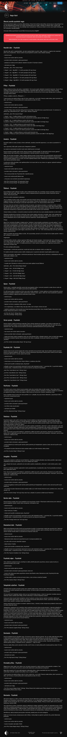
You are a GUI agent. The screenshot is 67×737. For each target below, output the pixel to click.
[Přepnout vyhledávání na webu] (63, 3)
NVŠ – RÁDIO (38, 0)
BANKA (29, 0)
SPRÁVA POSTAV (25, 0)
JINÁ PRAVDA (33, 0)
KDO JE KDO (43, 0)
